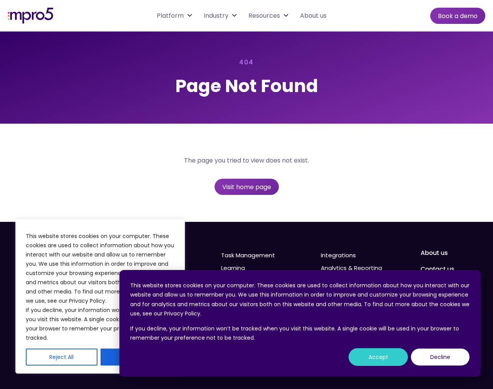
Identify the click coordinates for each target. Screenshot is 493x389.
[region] (100, 296)
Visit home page (246, 187)
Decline (440, 357)
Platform (170, 16)
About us (313, 16)
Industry (216, 16)
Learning (233, 268)
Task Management (248, 255)
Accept (378, 357)
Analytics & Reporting (351, 268)
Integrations (338, 255)
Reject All (61, 357)
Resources (264, 16)
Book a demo (458, 16)
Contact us (437, 269)
